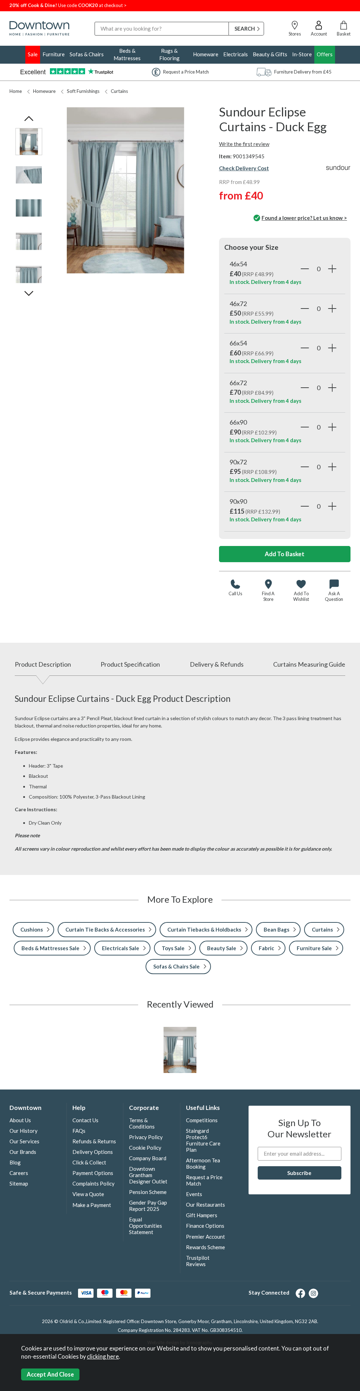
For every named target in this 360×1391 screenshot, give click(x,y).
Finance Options (205, 1225)
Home (15, 91)
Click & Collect (89, 1162)
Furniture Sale (314, 948)
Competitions (202, 1120)
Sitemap (18, 1183)
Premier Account (205, 1236)
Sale (33, 54)
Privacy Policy (146, 1137)
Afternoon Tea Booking (203, 1163)
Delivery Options (92, 1152)
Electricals (235, 54)
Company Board (147, 1158)
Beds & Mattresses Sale (50, 948)
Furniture (54, 54)
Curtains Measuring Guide (309, 664)
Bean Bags (276, 929)
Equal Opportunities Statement (145, 1225)
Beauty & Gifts (270, 54)
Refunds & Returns (94, 1141)
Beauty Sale (221, 948)
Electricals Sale (120, 948)
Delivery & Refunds (217, 664)
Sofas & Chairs (87, 54)
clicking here (103, 1356)
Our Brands (22, 1152)
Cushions (31, 929)
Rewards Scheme (205, 1247)
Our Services (24, 1141)
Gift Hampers (201, 1215)
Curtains (119, 91)
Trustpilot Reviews (198, 1261)
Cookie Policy (145, 1147)
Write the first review (244, 144)
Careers (18, 1173)
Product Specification (130, 664)
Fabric (266, 948)
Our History (23, 1131)
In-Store (302, 54)
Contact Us (85, 1120)
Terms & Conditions (142, 1123)
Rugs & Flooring (169, 54)
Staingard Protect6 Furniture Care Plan (203, 1140)
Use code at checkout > (68, 5)
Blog (15, 1162)
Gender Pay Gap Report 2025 (148, 1205)
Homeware (205, 54)
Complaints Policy (93, 1183)
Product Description (43, 664)
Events (194, 1194)
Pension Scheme (148, 1192)
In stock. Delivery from (265, 282)
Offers (325, 54)
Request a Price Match (204, 1180)
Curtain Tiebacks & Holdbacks (204, 929)
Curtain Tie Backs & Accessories (105, 929)
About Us (20, 1120)
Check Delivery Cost (244, 168)
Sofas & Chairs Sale (176, 966)
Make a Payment (91, 1205)
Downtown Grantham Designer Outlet (148, 1174)
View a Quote (88, 1194)
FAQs (78, 1131)
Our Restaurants (205, 1204)
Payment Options (92, 1173)
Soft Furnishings (83, 91)
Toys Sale (173, 948)
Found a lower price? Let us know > (304, 218)
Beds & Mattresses (127, 54)
